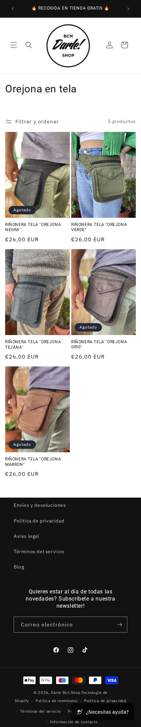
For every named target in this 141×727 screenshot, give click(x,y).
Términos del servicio (39, 551)
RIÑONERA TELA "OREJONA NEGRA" (33, 227)
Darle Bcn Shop (65, 692)
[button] (13, 44)
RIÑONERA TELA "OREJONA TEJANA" (33, 344)
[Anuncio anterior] (12, 8)
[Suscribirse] (119, 625)
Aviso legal (26, 536)
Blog (19, 567)
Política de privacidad (39, 521)
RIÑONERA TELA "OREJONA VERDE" (99, 227)
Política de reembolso (57, 700)
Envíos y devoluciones (40, 505)
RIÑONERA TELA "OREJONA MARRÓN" (33, 462)
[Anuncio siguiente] (128, 8)
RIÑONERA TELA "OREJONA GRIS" (99, 344)
